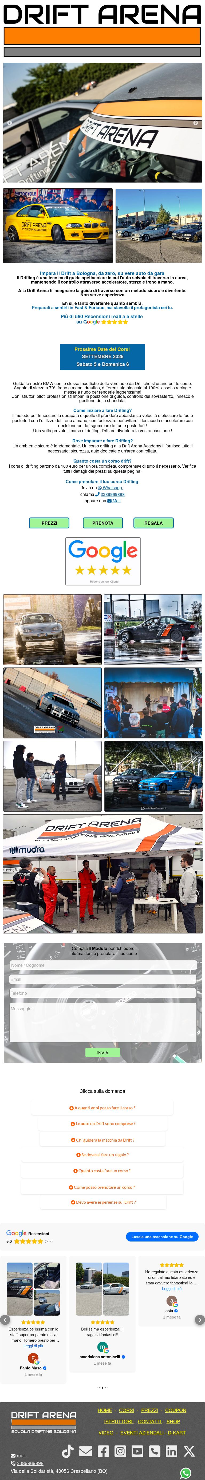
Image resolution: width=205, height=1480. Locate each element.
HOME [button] (105, 1409)
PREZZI (49, 523)
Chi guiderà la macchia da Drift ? (104, 1139)
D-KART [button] (177, 1432)
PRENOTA (102, 523)
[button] (5, 1314)
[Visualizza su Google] (33, 1347)
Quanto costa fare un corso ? (104, 1170)
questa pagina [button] (126, 471)
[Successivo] (195, 123)
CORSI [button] (126, 1409)
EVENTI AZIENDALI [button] (142, 1432)
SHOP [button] (173, 1421)
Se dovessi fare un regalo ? (105, 1154)
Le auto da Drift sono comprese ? (105, 1123)
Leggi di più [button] (102, 1288)
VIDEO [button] (105, 1432)
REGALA (153, 523)
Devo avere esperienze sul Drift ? (105, 1201)
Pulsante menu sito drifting (192, 35)
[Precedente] (9, 123)
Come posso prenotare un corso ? (104, 1187)
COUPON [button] (175, 1409)
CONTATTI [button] (149, 1421)
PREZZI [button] (149, 1409)
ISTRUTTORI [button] (118, 1421)
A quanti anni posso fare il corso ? (104, 1107)
